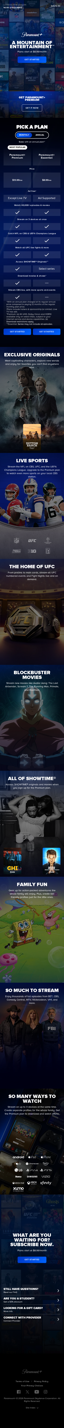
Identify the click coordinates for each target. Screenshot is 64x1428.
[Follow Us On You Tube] (36, 1392)
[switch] (32, 135)
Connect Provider (12, 1321)
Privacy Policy (41, 1382)
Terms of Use (23, 1382)
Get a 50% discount (13, 1302)
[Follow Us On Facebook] (18, 1392)
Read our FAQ (10, 1292)
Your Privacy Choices (32, 1386)
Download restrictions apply (20, 322)
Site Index (31, 1408)
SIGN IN (55, 6)
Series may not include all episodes (35, 324)
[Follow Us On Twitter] (27, 1392)
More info (8, 1311)
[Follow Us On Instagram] (45, 1392)
